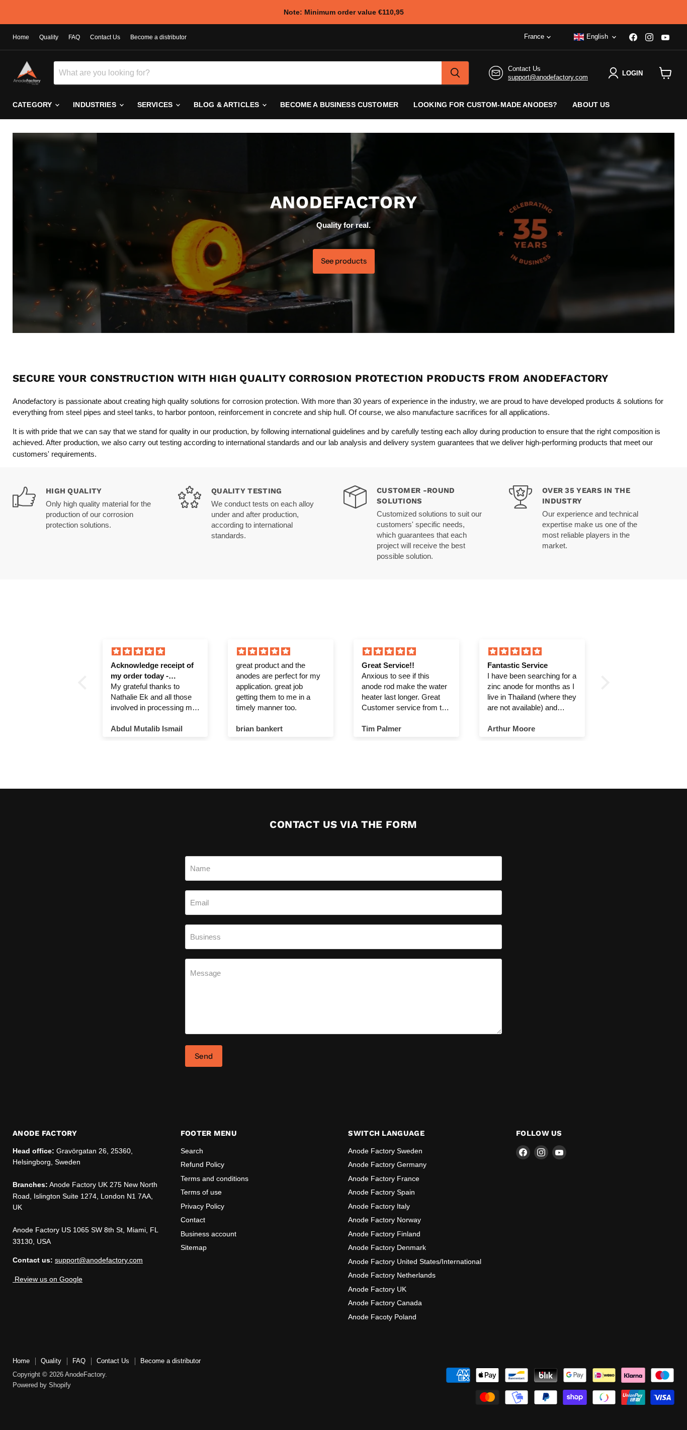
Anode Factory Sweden (385, 1151)
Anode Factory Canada (385, 1303)
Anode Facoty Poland (382, 1317)
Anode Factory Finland (384, 1234)
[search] (455, 73)
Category (33, 105)
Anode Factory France (383, 1178)
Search (192, 1151)
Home (21, 37)
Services (156, 105)
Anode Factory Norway (384, 1220)
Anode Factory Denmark (387, 1247)
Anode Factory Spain (381, 1192)
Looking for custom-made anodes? (485, 105)
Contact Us (105, 37)
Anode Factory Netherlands (392, 1275)
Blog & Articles (227, 105)
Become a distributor (158, 37)
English (597, 36)
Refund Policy (202, 1164)
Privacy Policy (202, 1206)
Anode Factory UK (377, 1289)
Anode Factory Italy (379, 1206)
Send (204, 1056)
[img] (155, 651)
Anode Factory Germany (387, 1164)
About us (591, 105)
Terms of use (201, 1192)
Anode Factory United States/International (414, 1261)
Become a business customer (339, 105)
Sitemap (194, 1247)
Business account (208, 1234)
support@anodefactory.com (548, 77)
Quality (48, 37)
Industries (95, 105)
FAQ (74, 37)
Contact (193, 1220)
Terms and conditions (214, 1178)
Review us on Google (47, 1279)
